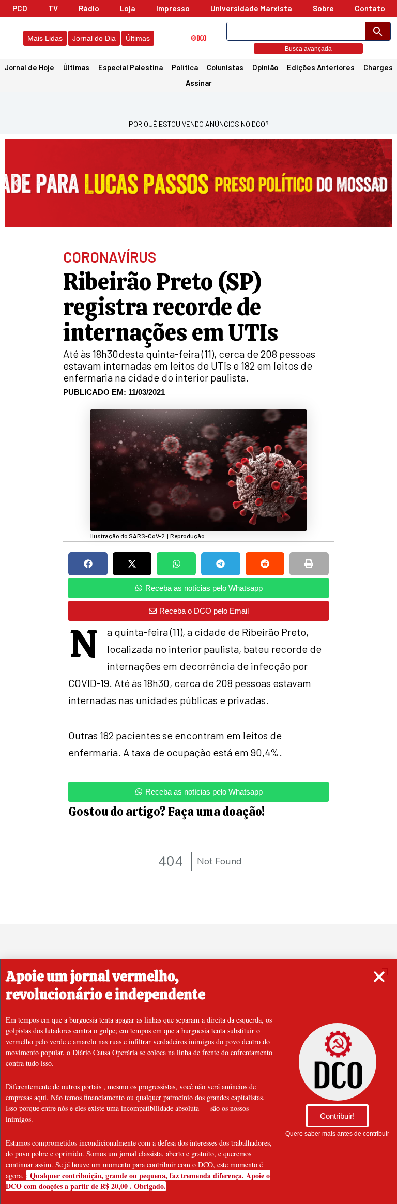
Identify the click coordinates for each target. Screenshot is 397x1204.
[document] (198, 602)
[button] (379, 976)
